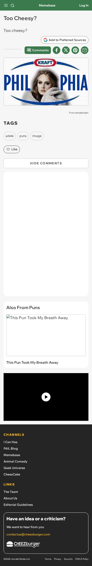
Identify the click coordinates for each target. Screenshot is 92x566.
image (37, 136)
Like (14, 149)
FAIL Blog (11, 448)
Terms (48, 559)
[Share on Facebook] (56, 50)
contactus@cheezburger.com (28, 534)
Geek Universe (14, 468)
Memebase (47, 5)
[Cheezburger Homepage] (46, 545)
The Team (11, 492)
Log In (83, 5)
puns (23, 136)
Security (68, 559)
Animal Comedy (15, 461)
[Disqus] (46, 236)
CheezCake (12, 474)
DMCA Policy (81, 559)
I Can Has (10, 442)
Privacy (57, 559)
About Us (10, 498)
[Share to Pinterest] (75, 50)
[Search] (12, 5)
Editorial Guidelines (18, 505)
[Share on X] (66, 50)
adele (10, 136)
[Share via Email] (84, 50)
